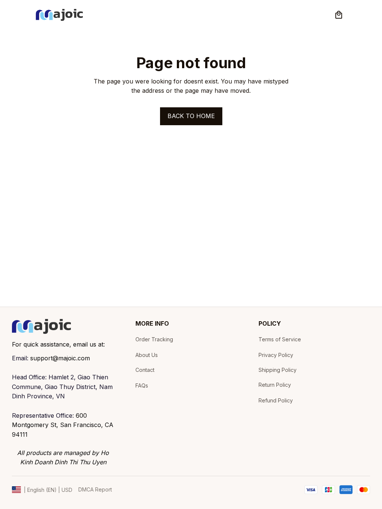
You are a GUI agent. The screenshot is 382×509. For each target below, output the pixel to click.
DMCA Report (95, 489)
